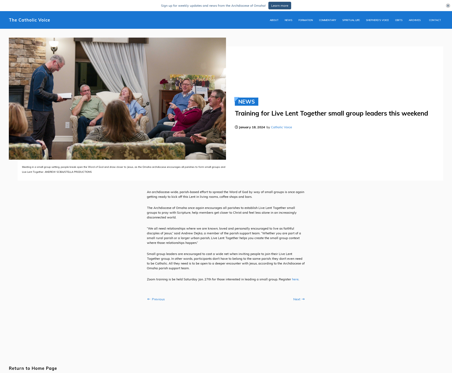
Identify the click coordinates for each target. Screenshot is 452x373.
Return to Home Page (33, 368)
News (288, 20)
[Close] (448, 5)
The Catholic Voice (29, 20)
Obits (399, 20)
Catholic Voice (281, 127)
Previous (158, 299)
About (274, 20)
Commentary (327, 20)
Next (297, 299)
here (295, 279)
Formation (306, 20)
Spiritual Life (351, 20)
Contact (435, 20)
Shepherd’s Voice (377, 20)
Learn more (279, 6)
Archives (415, 20)
